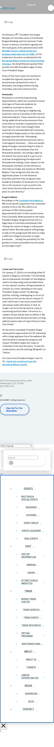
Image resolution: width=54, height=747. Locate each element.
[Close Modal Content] (1, 472)
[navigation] (33, 4)
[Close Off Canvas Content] (3, 726)
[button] (29, 10)
